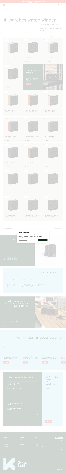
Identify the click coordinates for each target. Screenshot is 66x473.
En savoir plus (21, 237)
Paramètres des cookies (23, 240)
